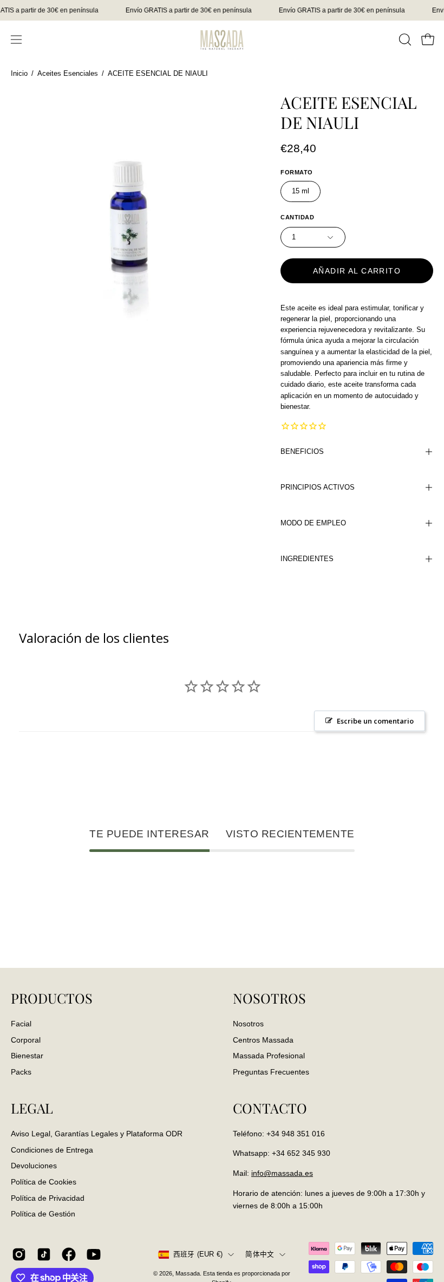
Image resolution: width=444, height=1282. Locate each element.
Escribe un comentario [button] (375, 721)
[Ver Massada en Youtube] (94, 1254)
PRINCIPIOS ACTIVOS (317, 487)
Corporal (26, 1039)
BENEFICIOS (302, 451)
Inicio (19, 73)
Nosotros (248, 1023)
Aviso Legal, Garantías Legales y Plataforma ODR (96, 1133)
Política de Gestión (43, 1213)
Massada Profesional (269, 1055)
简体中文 (259, 1254)
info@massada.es (282, 1173)
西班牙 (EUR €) (198, 1254)
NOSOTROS (269, 998)
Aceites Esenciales (67, 73)
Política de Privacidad (47, 1197)
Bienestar (27, 1055)
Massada (187, 1273)
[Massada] (222, 39)
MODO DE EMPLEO (313, 523)
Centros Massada (263, 1039)
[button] (404, 39)
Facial (21, 1023)
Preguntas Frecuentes (271, 1072)
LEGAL (32, 1108)
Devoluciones (34, 1165)
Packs (21, 1072)
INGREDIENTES (307, 559)
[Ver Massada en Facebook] (69, 1254)
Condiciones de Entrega (52, 1149)
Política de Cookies (43, 1181)
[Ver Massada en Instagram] (19, 1254)
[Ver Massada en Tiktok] (44, 1254)
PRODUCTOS (52, 998)
